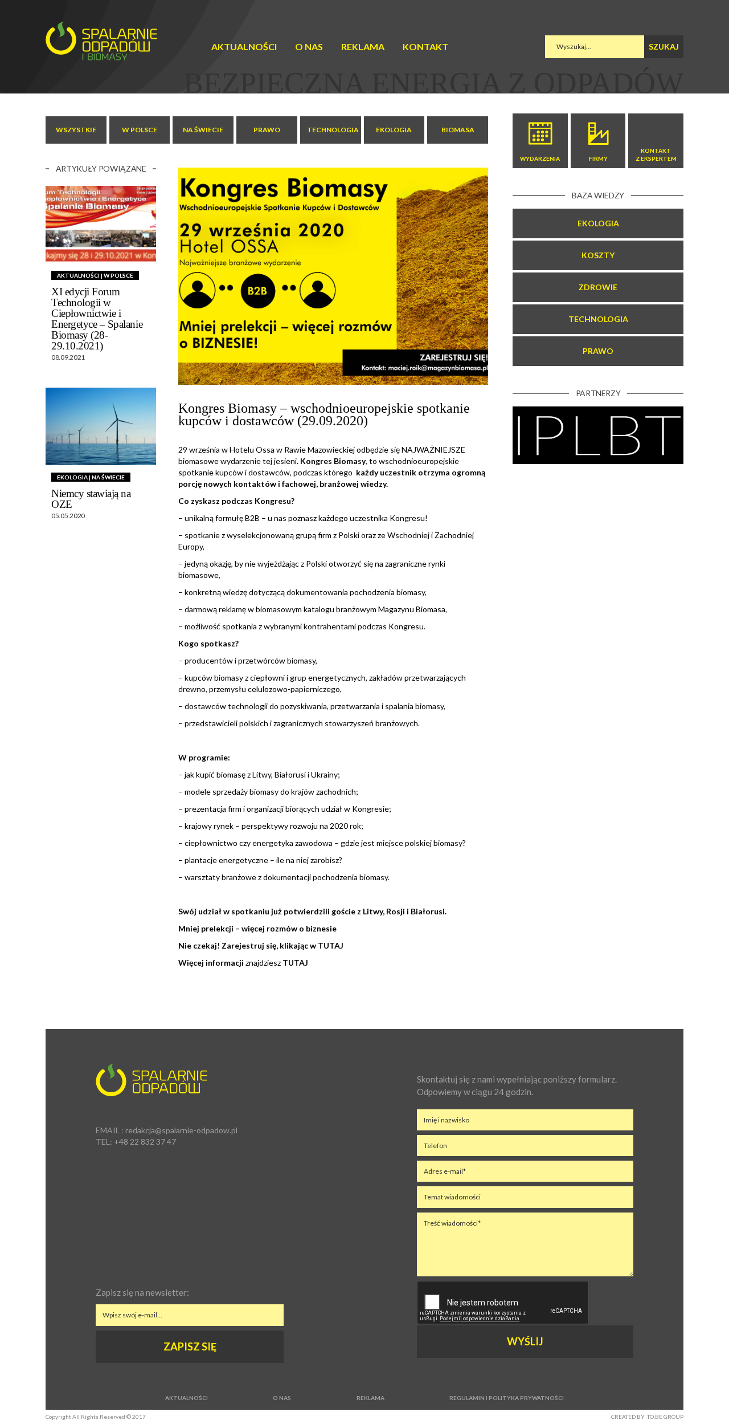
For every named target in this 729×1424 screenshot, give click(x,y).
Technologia (598, 319)
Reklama (362, 46)
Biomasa (457, 129)
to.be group (665, 1416)
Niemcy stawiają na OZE (90, 499)
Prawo (598, 351)
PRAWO (266, 129)
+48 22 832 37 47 (145, 1141)
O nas (309, 46)
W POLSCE (139, 129)
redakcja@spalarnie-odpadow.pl (181, 1130)
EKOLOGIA (394, 129)
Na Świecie (203, 129)
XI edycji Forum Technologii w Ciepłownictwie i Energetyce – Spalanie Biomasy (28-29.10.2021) (96, 318)
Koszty (598, 255)
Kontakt (425, 46)
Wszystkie (76, 129)
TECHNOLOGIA (333, 129)
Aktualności (244, 46)
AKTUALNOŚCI (78, 275)
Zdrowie (598, 287)
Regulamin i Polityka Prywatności (506, 1397)
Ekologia (598, 223)
